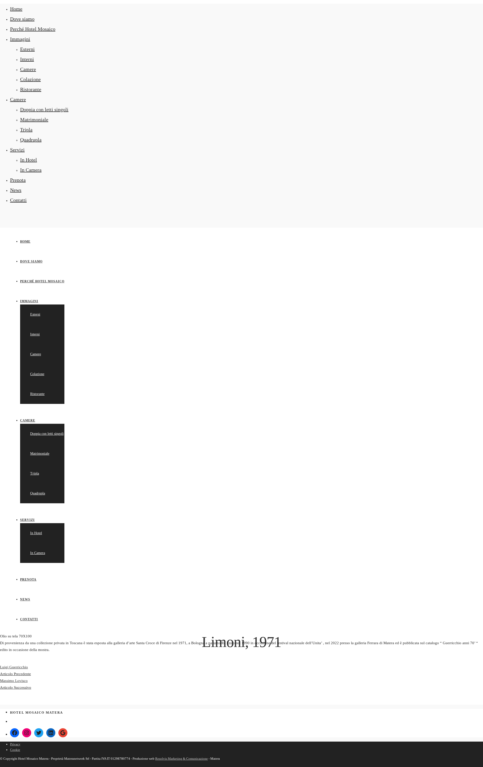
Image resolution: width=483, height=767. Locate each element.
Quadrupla (31, 139)
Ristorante (30, 89)
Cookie (15, 750)
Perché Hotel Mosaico (32, 29)
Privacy (15, 744)
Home (16, 9)
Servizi (17, 149)
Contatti (18, 200)
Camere (28, 69)
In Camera (31, 170)
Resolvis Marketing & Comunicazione (181, 758)
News (15, 190)
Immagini (20, 39)
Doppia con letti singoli (44, 109)
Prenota (18, 180)
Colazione (30, 79)
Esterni (27, 49)
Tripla (26, 129)
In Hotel (28, 160)
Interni (27, 59)
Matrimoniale (34, 119)
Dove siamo (22, 19)
